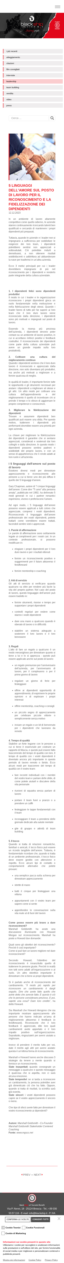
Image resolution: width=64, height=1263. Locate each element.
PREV (26, 1174)
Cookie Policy (35, 1260)
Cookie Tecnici (13, 1227)
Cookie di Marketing (16, 1233)
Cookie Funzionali (35, 1227)
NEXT (38, 1174)
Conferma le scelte (18, 1219)
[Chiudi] (60, 1219)
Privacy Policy (51, 1260)
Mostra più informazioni (14, 1260)
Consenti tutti (40, 1219)
